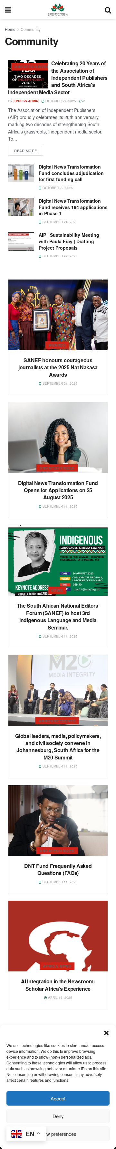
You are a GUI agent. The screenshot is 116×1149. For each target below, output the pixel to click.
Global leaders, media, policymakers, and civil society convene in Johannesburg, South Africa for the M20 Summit (58, 746)
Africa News (57, 966)
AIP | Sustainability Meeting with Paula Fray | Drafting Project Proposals (69, 241)
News (57, 590)
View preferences (58, 1133)
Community (31, 29)
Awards (57, 345)
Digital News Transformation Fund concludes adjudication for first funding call (71, 172)
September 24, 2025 (59, 222)
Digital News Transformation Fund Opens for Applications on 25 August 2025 (58, 490)
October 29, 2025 (60, 101)
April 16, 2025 (59, 997)
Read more (25, 150)
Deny (58, 1116)
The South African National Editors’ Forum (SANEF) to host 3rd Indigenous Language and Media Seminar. (58, 616)
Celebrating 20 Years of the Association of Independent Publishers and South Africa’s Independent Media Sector (58, 78)
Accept (58, 1098)
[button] (106, 1033)
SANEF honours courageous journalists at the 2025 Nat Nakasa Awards (58, 367)
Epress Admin (26, 101)
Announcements (57, 720)
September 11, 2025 (59, 506)
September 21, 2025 (59, 383)
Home (10, 29)
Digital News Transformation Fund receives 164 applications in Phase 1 (73, 207)
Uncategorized (32, 66)
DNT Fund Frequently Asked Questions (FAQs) (58, 869)
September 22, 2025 (59, 256)
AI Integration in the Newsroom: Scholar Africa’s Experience (58, 985)
